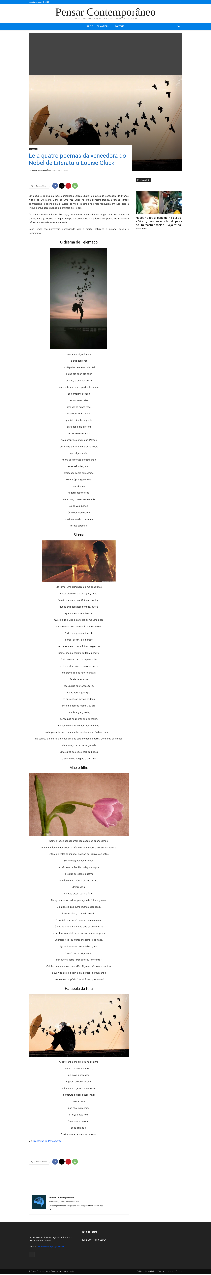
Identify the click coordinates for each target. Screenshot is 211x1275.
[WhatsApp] (75, 186)
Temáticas (103, 26)
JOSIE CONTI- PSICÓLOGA (94, 1239)
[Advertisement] (105, 53)
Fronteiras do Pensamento (47, 1140)
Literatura (33, 149)
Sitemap (170, 1271)
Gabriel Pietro (141, 229)
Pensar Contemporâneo (41, 170)
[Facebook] (180, 2)
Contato (119, 26)
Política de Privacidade (146, 1271)
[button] (178, 26)
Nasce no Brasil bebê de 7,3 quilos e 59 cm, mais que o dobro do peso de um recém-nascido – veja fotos (159, 221)
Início (90, 26)
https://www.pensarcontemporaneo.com (64, 1202)
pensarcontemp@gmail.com (50, 1246)
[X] (62, 186)
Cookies (160, 1271)
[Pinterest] (68, 186)
